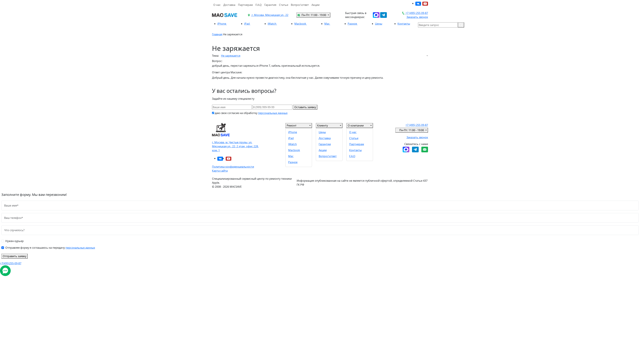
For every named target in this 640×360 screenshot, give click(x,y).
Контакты (404, 24)
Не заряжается (230, 56)
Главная (217, 34)
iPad (247, 24)
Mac (327, 24)
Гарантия (270, 5)
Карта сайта (220, 170)
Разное (353, 24)
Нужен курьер (14, 241)
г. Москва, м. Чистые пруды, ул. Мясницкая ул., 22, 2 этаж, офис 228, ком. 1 (235, 146)
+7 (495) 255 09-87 (416, 13)
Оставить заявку (305, 107)
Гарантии (325, 144)
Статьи (283, 5)
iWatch (272, 24)
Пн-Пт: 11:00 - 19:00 (314, 15)
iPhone (222, 24)
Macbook (300, 24)
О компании (356, 125)
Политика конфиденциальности (233, 166)
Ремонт (291, 125)
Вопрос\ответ (300, 5)
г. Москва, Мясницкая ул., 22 (269, 15)
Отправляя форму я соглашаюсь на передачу (50, 248)
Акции (316, 5)
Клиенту (322, 125)
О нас (217, 5)
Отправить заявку (14, 256)
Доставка (229, 5)
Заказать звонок (417, 17)
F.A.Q (259, 5)
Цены (378, 24)
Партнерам (245, 5)
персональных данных (273, 113)
